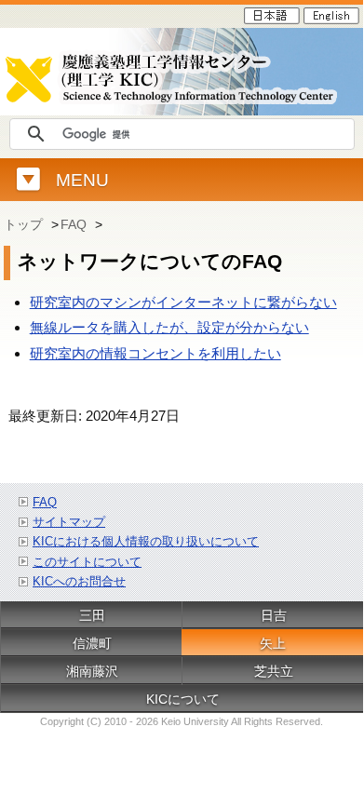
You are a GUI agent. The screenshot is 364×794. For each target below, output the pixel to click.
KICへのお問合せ (79, 581)
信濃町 (92, 643)
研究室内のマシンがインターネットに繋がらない (183, 302)
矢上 (273, 643)
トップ (25, 224)
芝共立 (273, 671)
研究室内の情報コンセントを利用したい (155, 353)
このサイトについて (87, 562)
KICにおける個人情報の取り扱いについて (146, 541)
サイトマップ (69, 522)
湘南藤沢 (92, 671)
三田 (92, 615)
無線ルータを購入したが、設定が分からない (169, 327)
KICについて (183, 699)
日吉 (274, 615)
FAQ (75, 224)
